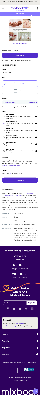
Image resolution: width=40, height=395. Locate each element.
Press (11, 377)
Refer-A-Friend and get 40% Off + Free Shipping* (20, 362)
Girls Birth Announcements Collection (17, 194)
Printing (4, 217)
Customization (6, 228)
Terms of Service (19, 377)
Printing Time (6, 221)
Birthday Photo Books (30, 1)
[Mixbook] (20, 8)
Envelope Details (7, 225)
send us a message (10, 326)
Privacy (28, 377)
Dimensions (5, 213)
